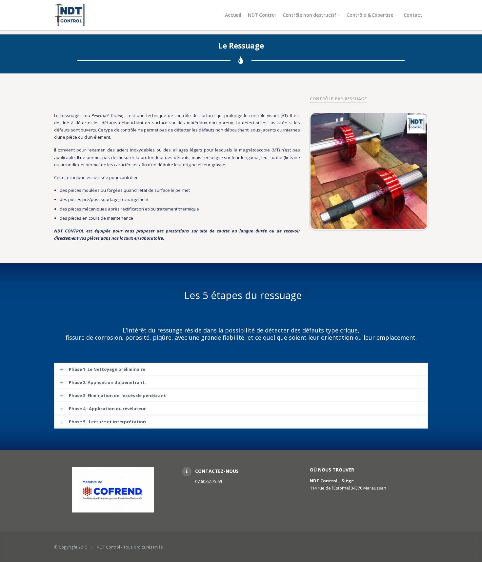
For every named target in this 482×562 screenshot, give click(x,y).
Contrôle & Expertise (370, 15)
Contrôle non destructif (309, 15)
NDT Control (262, 15)
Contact (413, 15)
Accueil (233, 15)
